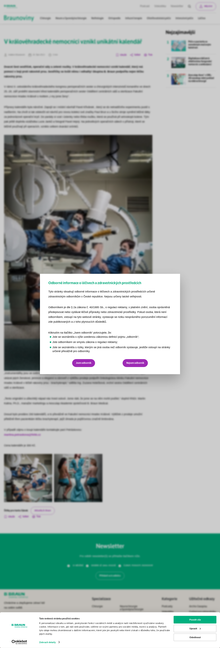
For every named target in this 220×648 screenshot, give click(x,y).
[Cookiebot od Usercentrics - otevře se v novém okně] (19, 642)
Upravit (193, 628)
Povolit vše (195, 619)
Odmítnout (195, 637)
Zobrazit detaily (47, 642)
